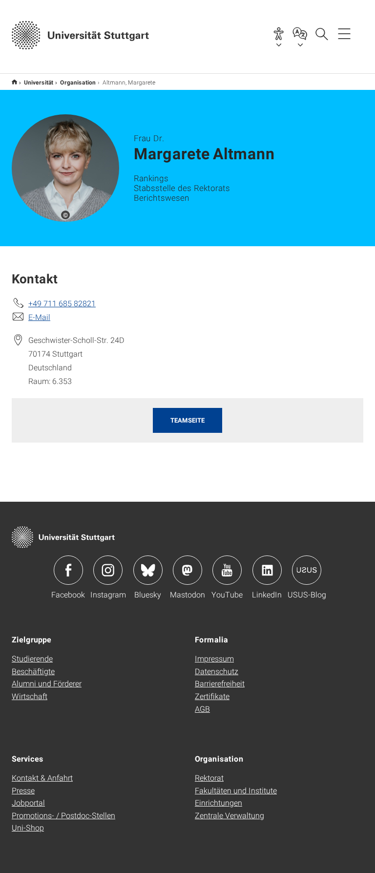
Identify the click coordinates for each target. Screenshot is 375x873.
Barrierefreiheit (220, 683)
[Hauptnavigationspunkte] (344, 33)
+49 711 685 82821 (62, 303)
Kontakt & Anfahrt (42, 777)
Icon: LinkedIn (267, 570)
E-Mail (39, 317)
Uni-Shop (28, 827)
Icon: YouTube (227, 570)
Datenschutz (216, 671)
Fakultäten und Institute (236, 790)
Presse (23, 790)
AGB (202, 708)
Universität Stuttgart (14, 82)
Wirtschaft (29, 696)
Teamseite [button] (187, 420)
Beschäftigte (33, 671)
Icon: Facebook (68, 570)
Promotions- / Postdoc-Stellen (63, 815)
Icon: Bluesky (148, 570)
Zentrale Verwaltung (229, 815)
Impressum (214, 658)
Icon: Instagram (108, 570)
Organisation (78, 82)
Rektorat (209, 777)
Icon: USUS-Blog (306, 570)
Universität (38, 82)
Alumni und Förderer (47, 683)
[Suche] (321, 33)
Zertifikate (212, 696)
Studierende (32, 658)
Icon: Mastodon (187, 570)
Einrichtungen (218, 802)
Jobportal (28, 802)
